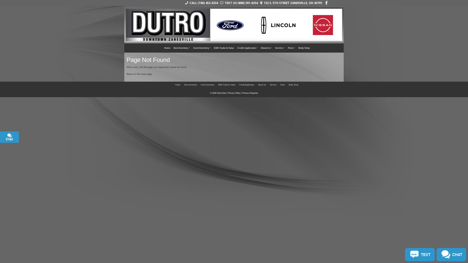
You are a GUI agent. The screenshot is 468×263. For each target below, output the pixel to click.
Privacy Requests (250, 93)
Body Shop (304, 48)
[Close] (48, 101)
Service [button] (279, 48)
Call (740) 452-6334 (203, 3)
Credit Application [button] (246, 48)
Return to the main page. (140, 74)
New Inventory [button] (180, 48)
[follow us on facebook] (326, 3)
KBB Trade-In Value (224, 48)
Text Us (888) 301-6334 (240, 3)
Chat (27, 117)
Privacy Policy (234, 93)
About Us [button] (265, 48)
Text (40, 117)
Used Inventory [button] (201, 48)
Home (167, 48)
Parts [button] (291, 48)
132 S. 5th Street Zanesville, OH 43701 (292, 3)
